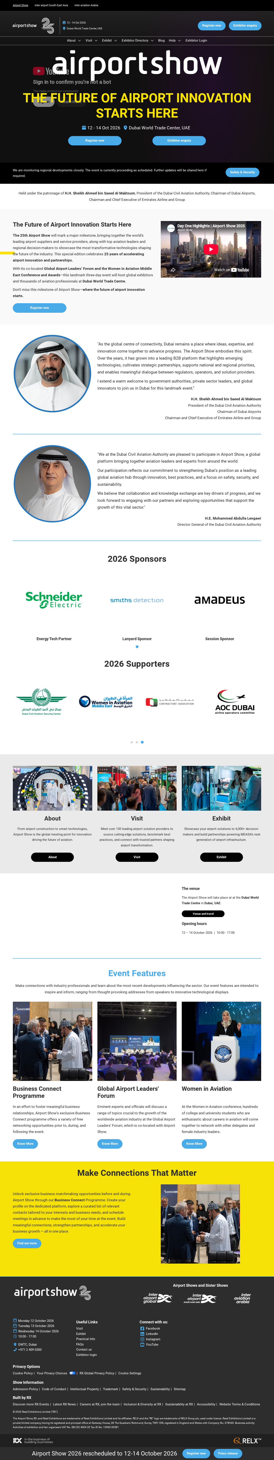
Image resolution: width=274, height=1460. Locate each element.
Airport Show (20, 5)
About (71, 40)
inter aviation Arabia (86, 5)
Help (172, 40)
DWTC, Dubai (27, 1344)
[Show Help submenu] (179, 40)
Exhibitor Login (196, 40)
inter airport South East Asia (51, 5)
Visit (89, 40)
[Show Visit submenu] (96, 40)
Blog (161, 40)
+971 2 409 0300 (30, 1350)
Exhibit (107, 40)
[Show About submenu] (79, 40)
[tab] (137, 646)
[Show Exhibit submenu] (116, 40)
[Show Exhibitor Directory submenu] (152, 40)
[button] (212, 25)
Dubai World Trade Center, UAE (84, 28)
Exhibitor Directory (135, 40)
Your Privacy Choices (52, 1373)
